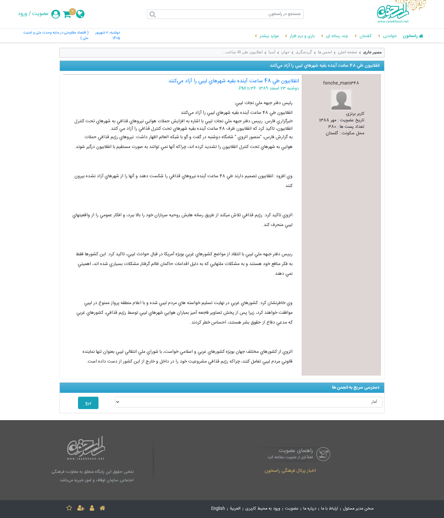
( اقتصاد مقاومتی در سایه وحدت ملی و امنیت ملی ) (55, 35)
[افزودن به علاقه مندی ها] (69, 509)
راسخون (410, 36)
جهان (285, 52)
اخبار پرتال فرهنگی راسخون (290, 471)
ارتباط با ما (329, 508)
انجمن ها (325, 52)
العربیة (235, 508)
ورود (22, 14)
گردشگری (303, 52)
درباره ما (309, 508)
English (218, 508)
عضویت (40, 14)
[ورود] (92, 509)
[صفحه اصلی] (102, 509)
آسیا (271, 52)
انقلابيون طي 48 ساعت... (242, 52)
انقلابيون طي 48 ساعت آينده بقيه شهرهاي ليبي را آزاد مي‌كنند (233, 81)
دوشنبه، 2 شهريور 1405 (107, 35)
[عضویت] (81, 509)
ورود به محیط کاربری (262, 508)
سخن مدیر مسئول (358, 508)
